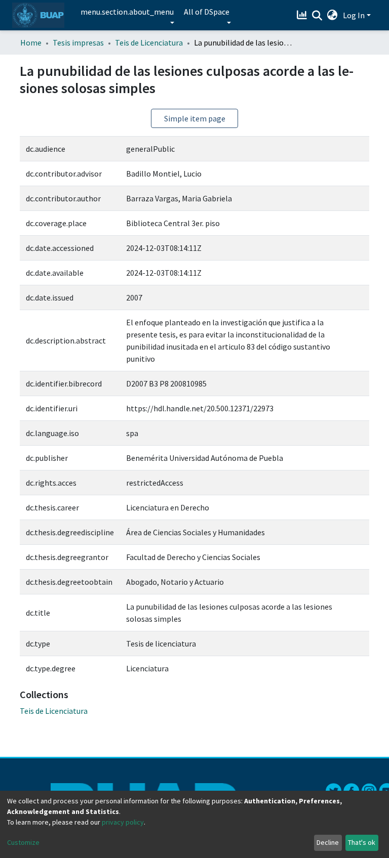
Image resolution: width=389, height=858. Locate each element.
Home (31, 42)
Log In (354, 15)
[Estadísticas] (303, 15)
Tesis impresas (78, 42)
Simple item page (194, 118)
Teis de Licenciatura (149, 42)
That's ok (361, 842)
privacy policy (123, 822)
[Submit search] (317, 15)
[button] (332, 15)
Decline (328, 842)
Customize (23, 842)
